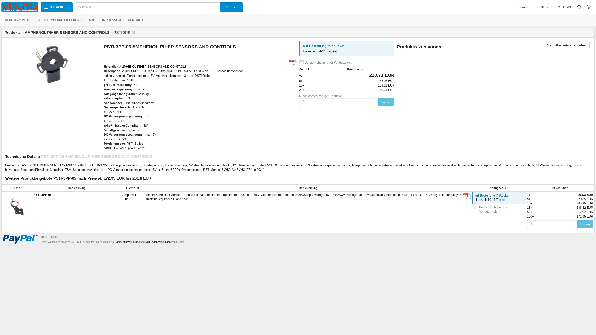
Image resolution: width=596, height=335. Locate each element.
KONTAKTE (136, 20)
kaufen (386, 102)
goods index (49, 236)
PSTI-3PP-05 (42, 195)
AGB (92, 20)
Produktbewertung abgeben (566, 45)
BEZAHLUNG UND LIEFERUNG (59, 20)
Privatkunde (522, 7)
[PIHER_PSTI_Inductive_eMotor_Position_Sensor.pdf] (467, 196)
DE (543, 7)
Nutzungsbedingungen (158, 242)
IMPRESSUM (111, 20)
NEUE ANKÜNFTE (17, 20)
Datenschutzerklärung (127, 242)
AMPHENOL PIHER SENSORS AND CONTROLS (153, 66)
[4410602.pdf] (293, 63)
